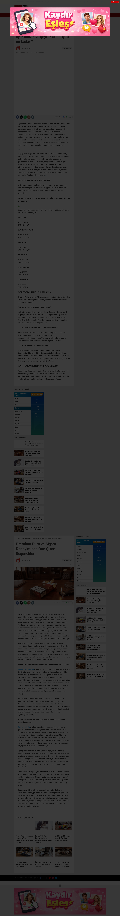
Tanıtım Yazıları (68, 565)
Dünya (52, 11)
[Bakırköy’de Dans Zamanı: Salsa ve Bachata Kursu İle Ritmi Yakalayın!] (19, 465)
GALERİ (19, 2)
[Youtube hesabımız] (94, 2)
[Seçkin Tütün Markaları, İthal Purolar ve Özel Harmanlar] (19, 531)
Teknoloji (93, 11)
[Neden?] (21, 7)
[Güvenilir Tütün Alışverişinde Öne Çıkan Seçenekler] (19, 484)
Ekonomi (35, 11)
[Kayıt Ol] (99, 10)
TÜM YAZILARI (67, 48)
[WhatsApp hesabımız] (105, 2)
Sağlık (86, 11)
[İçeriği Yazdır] (32, 117)
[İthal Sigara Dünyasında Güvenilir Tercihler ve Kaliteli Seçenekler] (19, 474)
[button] (27, 10)
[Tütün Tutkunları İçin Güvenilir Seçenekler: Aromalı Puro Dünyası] (19, 502)
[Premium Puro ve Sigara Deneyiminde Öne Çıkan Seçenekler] (19, 455)
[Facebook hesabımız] (84, 2)
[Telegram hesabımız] (102, 2)
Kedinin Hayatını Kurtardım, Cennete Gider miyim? (31, 15)
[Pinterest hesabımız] (98, 2)
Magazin (68, 11)
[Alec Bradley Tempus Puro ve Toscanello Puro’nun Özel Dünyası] (19, 512)
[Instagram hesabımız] (91, 2)
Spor (59, 11)
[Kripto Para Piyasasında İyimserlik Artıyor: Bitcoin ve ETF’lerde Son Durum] (19, 446)
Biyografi (43, 11)
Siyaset (77, 11)
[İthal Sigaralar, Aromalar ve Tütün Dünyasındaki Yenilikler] (19, 492)
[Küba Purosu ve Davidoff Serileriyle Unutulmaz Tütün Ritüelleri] (19, 521)
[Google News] (67, 117)
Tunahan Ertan (25, 48)
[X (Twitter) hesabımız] (88, 2)
